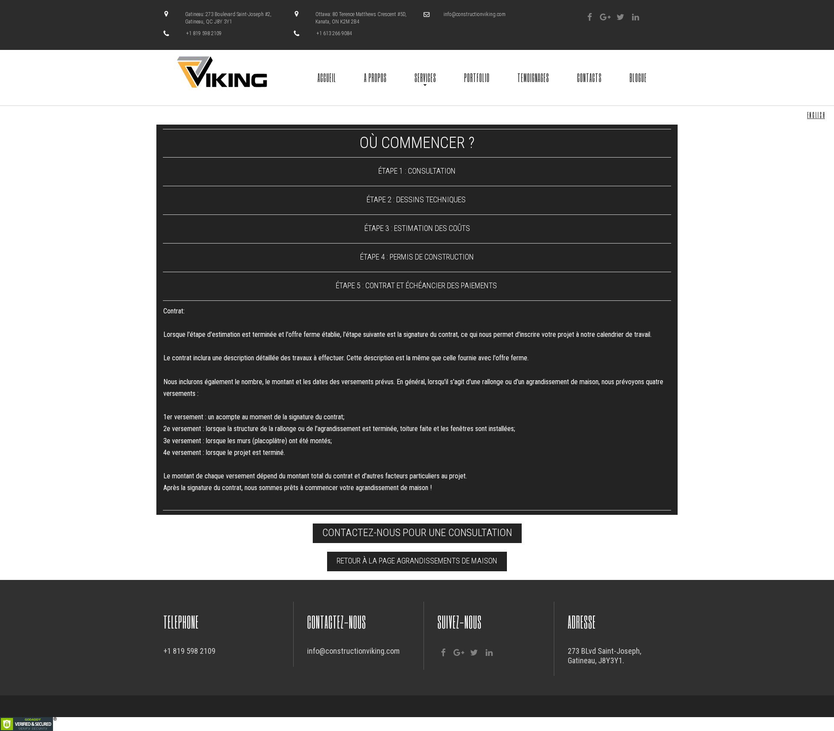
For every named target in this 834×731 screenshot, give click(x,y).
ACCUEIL (327, 77)
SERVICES (425, 77)
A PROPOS (375, 77)
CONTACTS (589, 77)
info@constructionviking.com (474, 14)
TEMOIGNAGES (533, 77)
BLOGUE (638, 77)
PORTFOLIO (477, 77)
